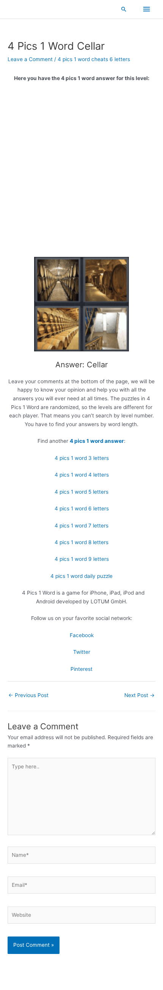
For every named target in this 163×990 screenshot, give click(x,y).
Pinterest (81, 669)
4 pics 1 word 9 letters (82, 559)
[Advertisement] (81, 172)
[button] (124, 9)
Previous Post (28, 695)
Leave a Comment (30, 59)
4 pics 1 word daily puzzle (81, 576)
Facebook (82, 635)
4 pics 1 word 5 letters (81, 492)
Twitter (81, 652)
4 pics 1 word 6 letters (82, 508)
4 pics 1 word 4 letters (82, 475)
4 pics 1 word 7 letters (81, 526)
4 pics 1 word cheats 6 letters (94, 59)
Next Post (139, 695)
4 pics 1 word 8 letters (81, 542)
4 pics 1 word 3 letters (82, 458)
